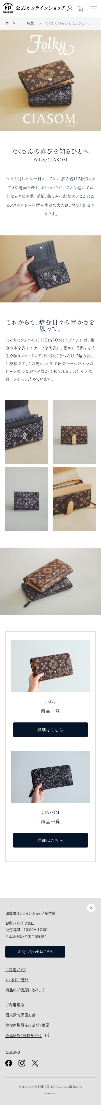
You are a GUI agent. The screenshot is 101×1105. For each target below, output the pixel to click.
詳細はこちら (50, 729)
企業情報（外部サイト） (23, 1036)
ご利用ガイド (15, 970)
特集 (30, 23)
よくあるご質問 (17, 980)
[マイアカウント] (69, 8)
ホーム (11, 23)
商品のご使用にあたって (25, 990)
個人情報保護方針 (20, 1015)
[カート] (80, 8)
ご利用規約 (14, 1005)
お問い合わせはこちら (35, 952)
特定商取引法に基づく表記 (27, 1025)
